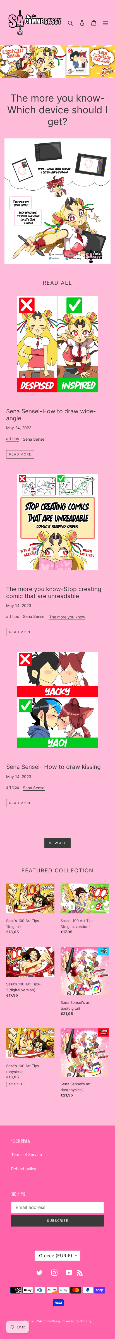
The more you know (67, 617)
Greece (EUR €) (55, 1255)
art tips (12, 438)
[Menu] (105, 22)
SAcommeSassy (49, 1321)
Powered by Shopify (76, 1321)
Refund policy (23, 1168)
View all (57, 843)
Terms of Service (26, 1154)
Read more (20, 454)
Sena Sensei (34, 439)
